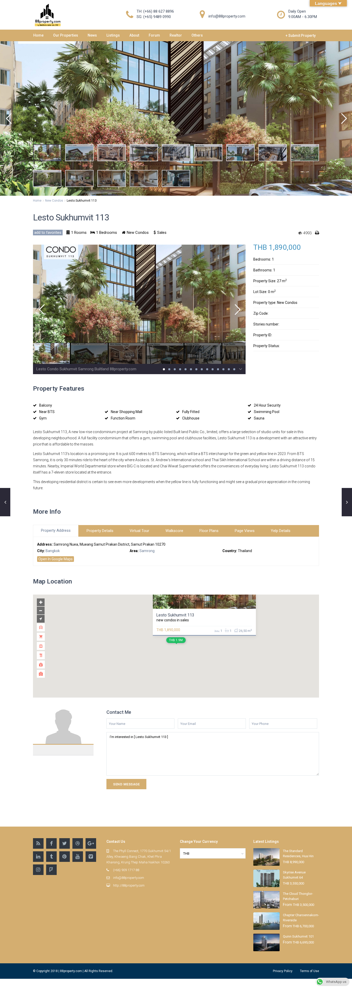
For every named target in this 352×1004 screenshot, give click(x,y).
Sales (161, 232)
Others (197, 35)
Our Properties (65, 35)
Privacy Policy (282, 971)
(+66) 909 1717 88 (126, 870)
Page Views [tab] (245, 530)
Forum (154, 35)
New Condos (54, 200)
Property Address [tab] (56, 530)
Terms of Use (309, 971)
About (134, 35)
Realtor (176, 35)
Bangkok (53, 551)
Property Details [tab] (100, 530)
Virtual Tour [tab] (139, 530)
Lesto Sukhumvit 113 (175, 615)
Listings (113, 35)
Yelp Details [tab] (280, 530)
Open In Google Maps (55, 559)
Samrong (147, 551)
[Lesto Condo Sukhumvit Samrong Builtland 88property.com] (139, 304)
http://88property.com (129, 885)
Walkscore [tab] (174, 530)
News (92, 35)
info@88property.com (128, 878)
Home (38, 35)
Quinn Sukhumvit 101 (298, 936)
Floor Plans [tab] (209, 530)
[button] (8, 118)
